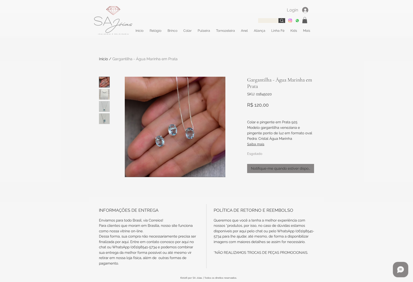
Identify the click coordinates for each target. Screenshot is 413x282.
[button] (304, 20)
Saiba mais (255, 144)
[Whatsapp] (297, 20)
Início (103, 59)
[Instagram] (290, 20)
